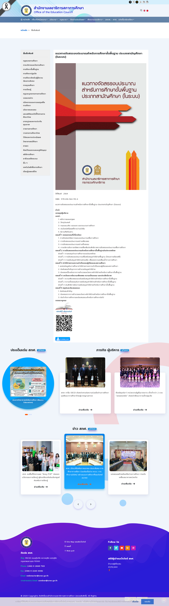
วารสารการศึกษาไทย (31, 133)
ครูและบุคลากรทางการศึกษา (34, 93)
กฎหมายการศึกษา (30, 60)
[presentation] (78, 504)
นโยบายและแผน (29, 109)
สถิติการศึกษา (28, 154)
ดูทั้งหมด (41, 350)
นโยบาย (53, 19)
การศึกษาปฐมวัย (30, 73)
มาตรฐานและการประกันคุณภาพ (32, 123)
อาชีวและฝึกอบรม (30, 158)
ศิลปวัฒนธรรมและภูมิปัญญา (34, 150)
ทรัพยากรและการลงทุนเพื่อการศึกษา (34, 104)
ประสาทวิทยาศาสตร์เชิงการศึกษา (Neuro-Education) (28, 401)
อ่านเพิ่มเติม (84, 409)
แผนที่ (68, 546)
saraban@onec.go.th (47, 580)
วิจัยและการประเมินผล (32, 137)
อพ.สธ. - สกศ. (111, 19)
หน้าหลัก (26, 19)
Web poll (70, 551)
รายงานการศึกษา (30, 128)
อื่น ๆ (25, 163)
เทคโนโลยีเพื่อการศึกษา (32, 167)
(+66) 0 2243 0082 (34, 571)
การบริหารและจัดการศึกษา (33, 65)
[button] (26, 414)
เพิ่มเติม (135, 601)
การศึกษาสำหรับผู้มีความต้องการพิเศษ (33, 79)
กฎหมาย (63, 19)
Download (64, 339)
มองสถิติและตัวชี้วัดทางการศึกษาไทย (34, 116)
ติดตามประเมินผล (77, 19)
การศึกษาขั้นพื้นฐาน (31, 69)
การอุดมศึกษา (28, 85)
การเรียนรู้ (27, 89)
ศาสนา (25, 146)
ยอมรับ (147, 601)
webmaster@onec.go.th (37, 575)
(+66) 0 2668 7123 (36, 566)
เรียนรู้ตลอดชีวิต (30, 171)
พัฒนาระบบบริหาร (94, 19)
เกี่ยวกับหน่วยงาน (39, 19)
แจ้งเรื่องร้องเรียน (126, 19)
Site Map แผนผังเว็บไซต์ (76, 542)
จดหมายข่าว (28, 98)
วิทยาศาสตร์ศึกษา (30, 141)
